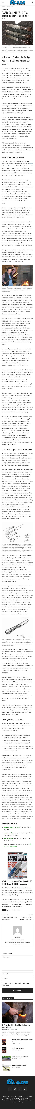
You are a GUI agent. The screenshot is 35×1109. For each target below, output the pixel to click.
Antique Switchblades (11, 827)
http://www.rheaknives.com (17, 939)
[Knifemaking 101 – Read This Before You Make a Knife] (17, 1012)
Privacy (21, 1102)
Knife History (10, 6)
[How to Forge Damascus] (4, 1050)
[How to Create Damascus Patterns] (6, 1058)
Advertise (21, 1096)
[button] (3, 2)
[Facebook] (10, 1089)
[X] (25, 1089)
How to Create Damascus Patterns (20, 1057)
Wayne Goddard (5, 1029)
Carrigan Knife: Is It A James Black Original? (15, 14)
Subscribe (13, 1096)
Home (3, 6)
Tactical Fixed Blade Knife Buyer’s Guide (9, 918)
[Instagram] (15, 1089)
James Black (10, 910)
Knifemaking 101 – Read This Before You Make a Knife (16, 1026)
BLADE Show (15, 1098)
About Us (6, 1096)
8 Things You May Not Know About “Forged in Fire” (22, 1040)
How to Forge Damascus (18, 1048)
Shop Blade (24, 1098)
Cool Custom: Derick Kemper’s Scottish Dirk (26, 918)
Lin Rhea (4, 18)
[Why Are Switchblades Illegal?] (6, 1067)
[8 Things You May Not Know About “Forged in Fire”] (4, 1042)
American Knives (9, 833)
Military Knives (8, 838)
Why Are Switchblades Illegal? (19, 1065)
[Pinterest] (20, 1089)
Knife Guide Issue (19, 888)
